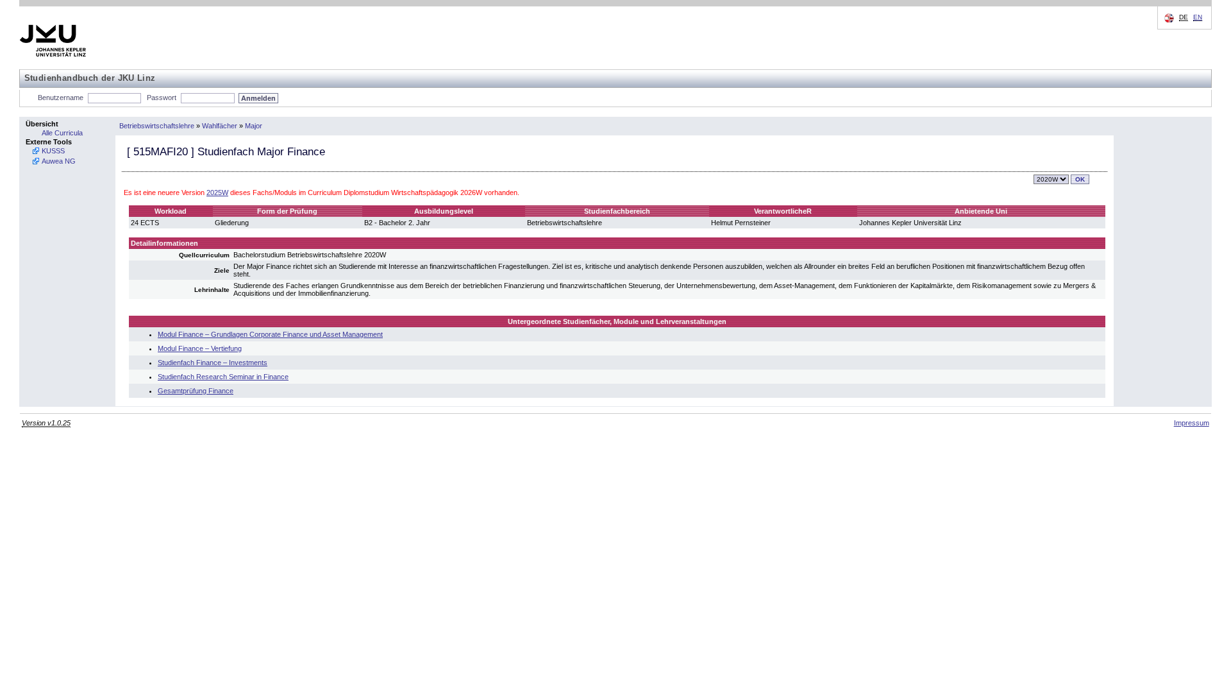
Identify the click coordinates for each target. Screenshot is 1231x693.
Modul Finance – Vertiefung (200, 348)
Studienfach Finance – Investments (212, 362)
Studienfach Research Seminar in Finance (223, 377)
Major (253, 126)
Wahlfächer (219, 126)
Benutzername (60, 97)
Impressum (1191, 423)
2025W (217, 192)
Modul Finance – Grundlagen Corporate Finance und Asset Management (270, 334)
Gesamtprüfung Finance (195, 391)
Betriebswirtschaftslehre (156, 126)
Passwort (161, 97)
